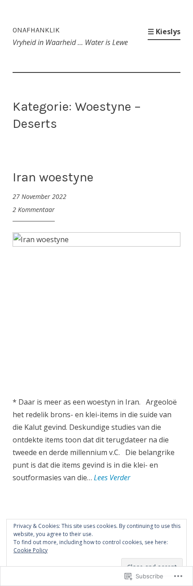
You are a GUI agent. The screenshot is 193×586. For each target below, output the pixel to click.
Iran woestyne (53, 177)
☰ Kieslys (164, 31)
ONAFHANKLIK (36, 30)
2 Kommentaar (34, 209)
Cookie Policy (30, 550)
